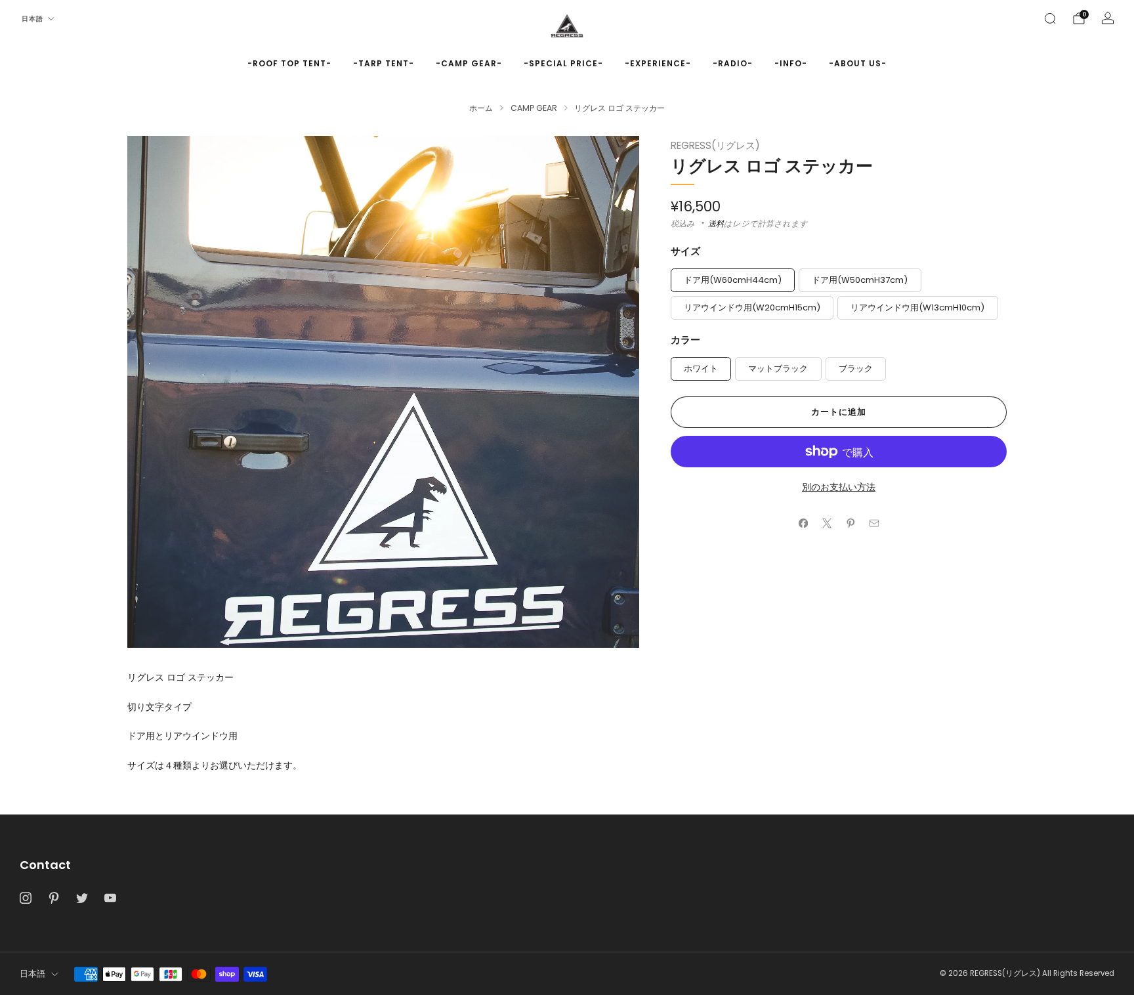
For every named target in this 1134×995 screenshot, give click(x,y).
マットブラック (778, 368)
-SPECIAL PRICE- (563, 63)
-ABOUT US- (858, 63)
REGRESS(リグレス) (715, 145)
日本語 (32, 18)
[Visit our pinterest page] (53, 898)
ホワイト (701, 368)
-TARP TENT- (383, 63)
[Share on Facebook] (803, 524)
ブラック (856, 368)
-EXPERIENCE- (658, 63)
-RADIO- (733, 63)
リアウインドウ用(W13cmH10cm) (917, 307)
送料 (716, 223)
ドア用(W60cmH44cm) (733, 280)
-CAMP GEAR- (469, 63)
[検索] (1050, 18)
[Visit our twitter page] (82, 898)
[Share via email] (874, 524)
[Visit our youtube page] (110, 898)
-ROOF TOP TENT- (289, 63)
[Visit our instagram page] (25, 898)
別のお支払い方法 (838, 487)
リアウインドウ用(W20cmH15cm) (752, 307)
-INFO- (790, 63)
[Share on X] (827, 524)
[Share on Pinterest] (850, 524)
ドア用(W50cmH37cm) (860, 280)
